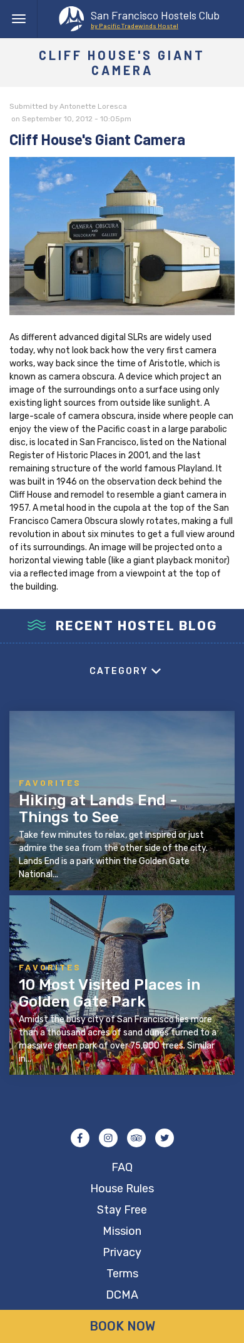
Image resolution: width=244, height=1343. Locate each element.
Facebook (80, 1138)
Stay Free (122, 1210)
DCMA (122, 1295)
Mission (122, 1231)
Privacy (122, 1252)
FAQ (122, 1167)
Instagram (108, 1138)
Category (118, 671)
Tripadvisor (136, 1138)
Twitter (164, 1138)
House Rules (122, 1188)
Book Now (122, 1326)
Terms (122, 1273)
